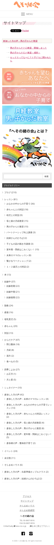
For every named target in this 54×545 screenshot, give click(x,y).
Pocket (25, 30)
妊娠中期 (10, 291)
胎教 (6, 305)
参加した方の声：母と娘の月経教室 (23, 422)
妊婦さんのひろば (15, 238)
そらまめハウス (11, 464)
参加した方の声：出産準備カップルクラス (24, 471)
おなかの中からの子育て (18, 203)
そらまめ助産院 (27, 510)
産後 (6, 312)
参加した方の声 (11, 394)
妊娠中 (7, 281)
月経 (8, 349)
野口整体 (10, 344)
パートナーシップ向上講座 (19, 232)
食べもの (10, 361)
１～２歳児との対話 (16, 266)
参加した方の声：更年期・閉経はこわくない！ (29, 434)
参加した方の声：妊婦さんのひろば (21, 478)
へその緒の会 (27, 515)
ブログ (7, 192)
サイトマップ (27, 500)
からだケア (9, 339)
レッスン (8, 199)
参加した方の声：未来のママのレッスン (25, 398)
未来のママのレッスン (17, 255)
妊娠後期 (10, 297)
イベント (8, 451)
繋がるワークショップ (17, 260)
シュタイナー (10, 387)
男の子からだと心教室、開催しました (28, 47)
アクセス (27, 496)
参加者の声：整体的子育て (19, 443)
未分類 (7, 458)
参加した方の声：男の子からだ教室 (20, 40)
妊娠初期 (10, 285)
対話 (6, 333)
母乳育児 (8, 319)
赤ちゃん (8, 326)
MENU (29, 14)
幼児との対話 (12, 215)
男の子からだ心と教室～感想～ (25, 52)
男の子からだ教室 (15, 226)
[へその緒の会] (27, 5)
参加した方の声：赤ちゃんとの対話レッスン (28, 413)
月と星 (9, 379)
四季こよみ (9, 369)
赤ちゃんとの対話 (15, 209)
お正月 (9, 373)
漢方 (8, 355)
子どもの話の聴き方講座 (18, 243)
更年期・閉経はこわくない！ (20, 249)
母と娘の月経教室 (15, 220)
